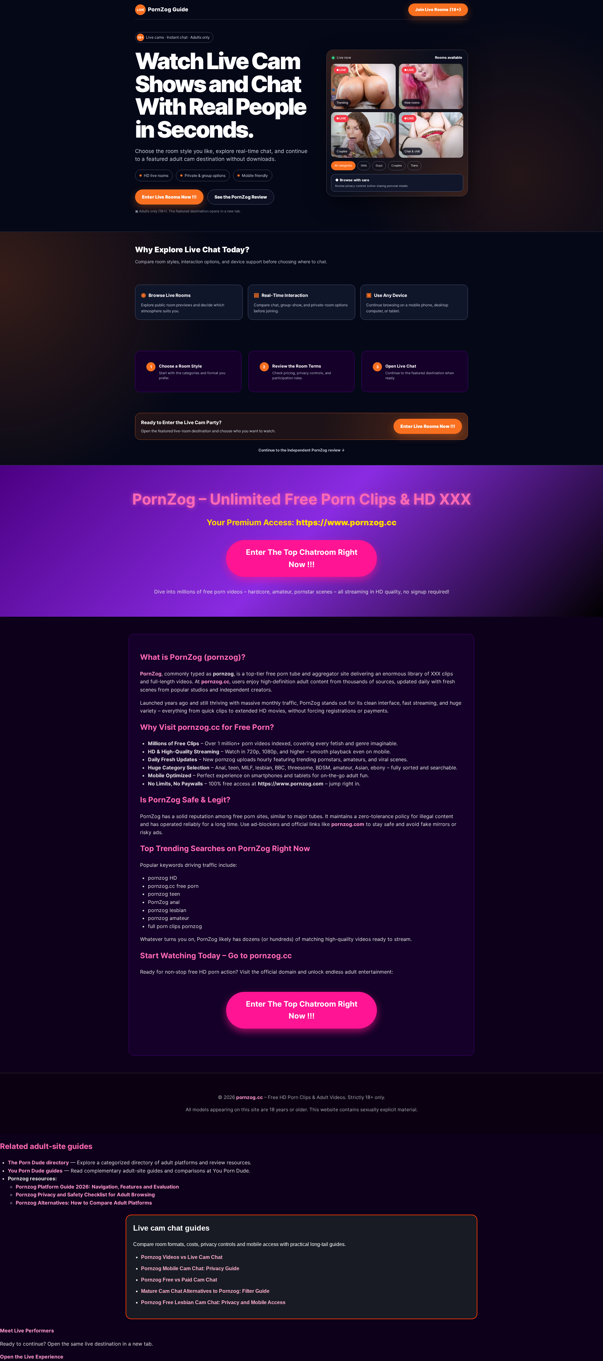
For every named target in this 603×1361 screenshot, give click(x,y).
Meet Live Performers (27, 1330)
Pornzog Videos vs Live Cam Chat (181, 1257)
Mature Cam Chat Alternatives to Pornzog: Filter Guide (205, 1291)
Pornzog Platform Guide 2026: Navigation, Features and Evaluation (97, 1186)
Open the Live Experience (31, 1356)
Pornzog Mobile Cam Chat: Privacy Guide (190, 1268)
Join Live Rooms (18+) (438, 9)
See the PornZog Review (241, 197)
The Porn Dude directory (38, 1162)
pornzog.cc (215, 681)
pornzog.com (347, 824)
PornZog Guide (162, 9)
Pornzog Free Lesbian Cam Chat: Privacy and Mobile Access (213, 1302)
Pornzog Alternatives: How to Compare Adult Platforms (84, 1203)
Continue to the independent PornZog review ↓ (301, 450)
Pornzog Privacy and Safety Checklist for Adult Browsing (85, 1194)
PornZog (150, 673)
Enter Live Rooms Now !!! (169, 197)
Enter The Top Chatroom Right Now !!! (301, 558)
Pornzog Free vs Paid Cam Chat (179, 1279)
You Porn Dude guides (35, 1170)
